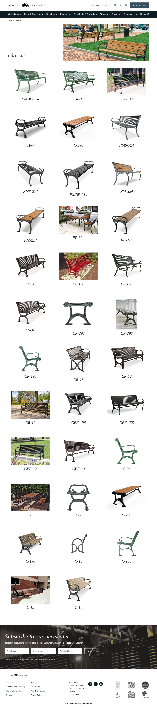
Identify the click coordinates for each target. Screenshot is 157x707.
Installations (94, 5)
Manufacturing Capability (15, 687)
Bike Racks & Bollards (84, 14)
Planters (64, 14)
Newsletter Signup (38, 691)
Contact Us (139, 5)
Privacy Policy (36, 695)
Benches (50, 14)
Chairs (115, 14)
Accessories (129, 14)
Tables (103, 14)
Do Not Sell (35, 687)
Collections (13, 14)
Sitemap (34, 683)
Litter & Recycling (32, 14)
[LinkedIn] (101, 684)
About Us (9, 683)
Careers (9, 695)
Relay (143, 14)
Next (90, 651)
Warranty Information (14, 691)
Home (10, 21)
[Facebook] (90, 684)
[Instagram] (96, 684)
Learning (106, 5)
